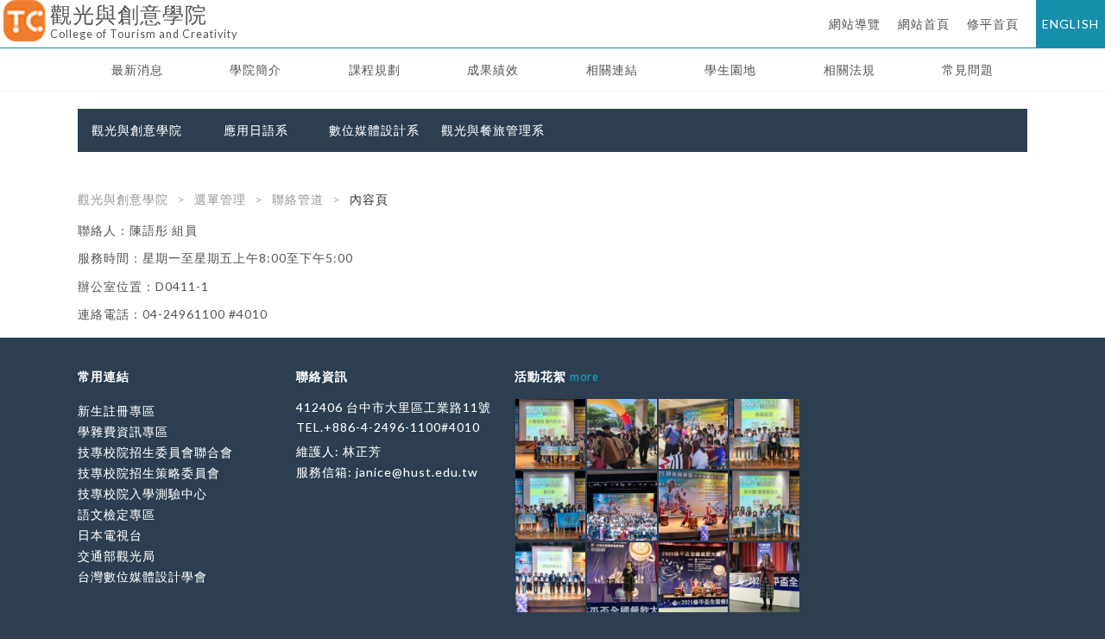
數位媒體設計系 (374, 130)
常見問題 (968, 69)
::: (6, 12)
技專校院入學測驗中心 (142, 493)
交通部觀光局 (116, 555)
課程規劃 (375, 69)
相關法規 (849, 69)
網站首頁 (924, 23)
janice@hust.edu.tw (417, 472)
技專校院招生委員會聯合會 (155, 452)
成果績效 (493, 69)
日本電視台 (110, 535)
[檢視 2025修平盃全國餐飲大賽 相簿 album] (622, 577)
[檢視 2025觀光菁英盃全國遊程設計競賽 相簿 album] (550, 434)
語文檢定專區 (116, 514)
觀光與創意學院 (137, 130)
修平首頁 (993, 23)
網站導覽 (855, 23)
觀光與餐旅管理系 (493, 130)
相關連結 (612, 69)
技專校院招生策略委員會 (149, 472)
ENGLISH (1070, 23)
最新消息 (137, 69)
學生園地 (730, 69)
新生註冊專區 (116, 410)
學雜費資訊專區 (123, 431)
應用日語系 (256, 130)
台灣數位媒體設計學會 (142, 576)
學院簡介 (255, 69)
